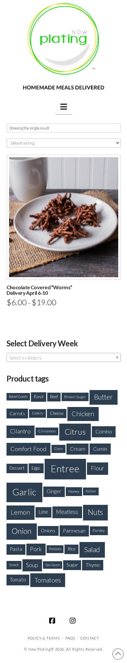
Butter (103, 397)
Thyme (93, 565)
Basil (38, 396)
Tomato (18, 579)
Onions (48, 530)
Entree (65, 468)
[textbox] (63, 357)
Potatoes (55, 549)
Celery (37, 413)
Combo (103, 431)
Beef (54, 396)
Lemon (20, 512)
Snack (14, 564)
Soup (32, 565)
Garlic (24, 492)
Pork (36, 549)
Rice (71, 548)
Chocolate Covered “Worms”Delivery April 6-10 (39, 290)
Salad (92, 549)
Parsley (98, 530)
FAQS (70, 638)
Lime (43, 512)
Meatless (67, 511)
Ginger (54, 491)
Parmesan (74, 530)
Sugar (72, 564)
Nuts (95, 512)
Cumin (100, 448)
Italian (91, 491)
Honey (73, 491)
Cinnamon (47, 431)
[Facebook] (53, 620)
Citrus (75, 431)
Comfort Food (28, 448)
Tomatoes (48, 580)
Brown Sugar (75, 396)
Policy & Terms (44, 638)
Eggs (36, 468)
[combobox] (64, 357)
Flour (97, 468)
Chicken (83, 413)
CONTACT (89, 638)
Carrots (17, 413)
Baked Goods (18, 396)
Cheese (57, 413)
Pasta (16, 549)
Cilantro (20, 431)
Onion (21, 530)
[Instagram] (73, 620)
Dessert (17, 468)
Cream (77, 449)
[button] (63, 106)
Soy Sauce (52, 565)
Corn (58, 448)
